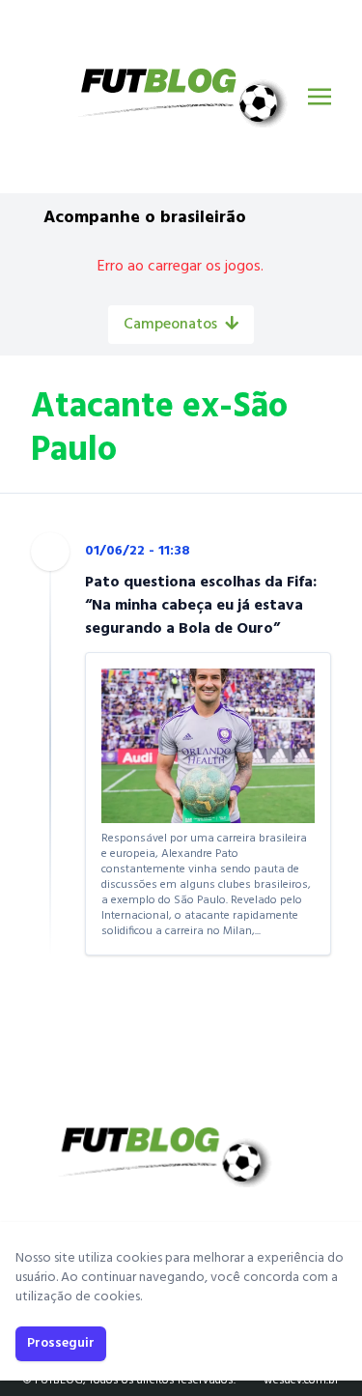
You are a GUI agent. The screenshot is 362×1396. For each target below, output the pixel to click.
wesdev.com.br (301, 1380)
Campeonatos (170, 324)
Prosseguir (61, 1343)
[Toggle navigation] (319, 96)
